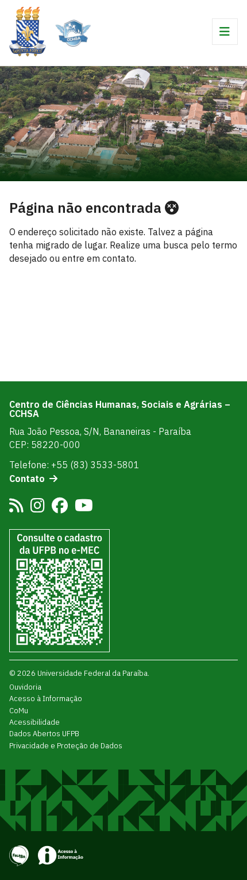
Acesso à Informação (45, 698)
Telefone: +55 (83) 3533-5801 (74, 464)
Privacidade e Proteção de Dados (65, 745)
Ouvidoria (25, 687)
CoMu (18, 710)
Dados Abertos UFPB (44, 733)
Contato (27, 478)
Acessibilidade (34, 722)
